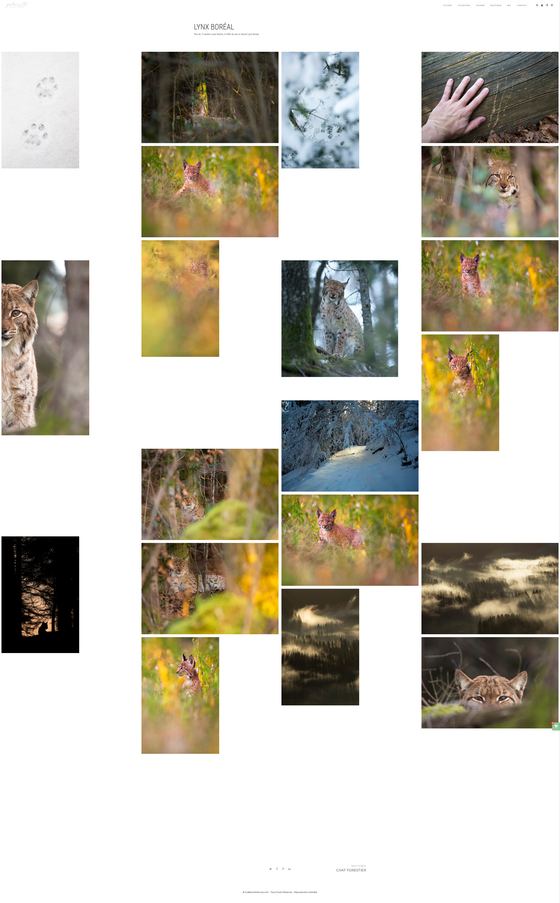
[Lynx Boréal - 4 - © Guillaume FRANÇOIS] (70, 594)
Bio (509, 5)
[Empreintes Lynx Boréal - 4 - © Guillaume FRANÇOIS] (350, 446)
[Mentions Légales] (552, 5)
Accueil (447, 5)
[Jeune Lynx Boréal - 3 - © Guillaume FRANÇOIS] (350, 540)
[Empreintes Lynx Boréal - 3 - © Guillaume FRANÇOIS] (490, 97)
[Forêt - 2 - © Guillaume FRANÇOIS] (350, 647)
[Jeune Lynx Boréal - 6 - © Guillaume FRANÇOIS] (210, 695)
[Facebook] (547, 5)
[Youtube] (542, 5)
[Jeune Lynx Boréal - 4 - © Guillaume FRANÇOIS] (210, 191)
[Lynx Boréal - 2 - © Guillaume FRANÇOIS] (490, 191)
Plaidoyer (464, 5)
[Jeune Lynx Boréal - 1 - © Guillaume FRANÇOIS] (210, 298)
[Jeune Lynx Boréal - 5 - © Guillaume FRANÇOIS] (490, 392)
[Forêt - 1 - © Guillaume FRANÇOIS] (490, 588)
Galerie (480, 5)
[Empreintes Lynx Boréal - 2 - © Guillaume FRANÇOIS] (350, 110)
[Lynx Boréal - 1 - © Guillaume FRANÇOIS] (210, 97)
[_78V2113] (490, 683)
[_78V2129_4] (70, 347)
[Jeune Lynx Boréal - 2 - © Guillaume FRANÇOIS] (490, 286)
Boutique (496, 5)
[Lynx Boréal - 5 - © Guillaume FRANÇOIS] (210, 588)
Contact (522, 5)
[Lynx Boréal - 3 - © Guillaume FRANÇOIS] (210, 494)
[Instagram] (537, 5)
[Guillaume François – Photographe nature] (17, 5)
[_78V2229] (350, 318)
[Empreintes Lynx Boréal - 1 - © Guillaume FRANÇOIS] (70, 110)
